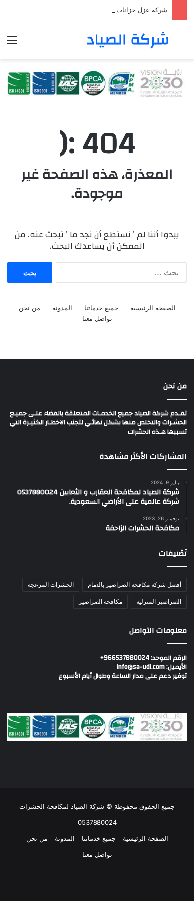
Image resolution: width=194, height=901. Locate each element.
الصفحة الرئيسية (153, 308)
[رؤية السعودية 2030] (97, 83)
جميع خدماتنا (101, 308)
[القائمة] (12, 43)
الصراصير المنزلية (158, 601)
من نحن (29, 308)
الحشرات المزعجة (51, 584)
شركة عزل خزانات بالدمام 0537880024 (110, 10)
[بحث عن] (182, 43)
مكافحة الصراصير (100, 601)
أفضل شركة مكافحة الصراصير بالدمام (134, 584)
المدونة (62, 308)
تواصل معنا (97, 318)
